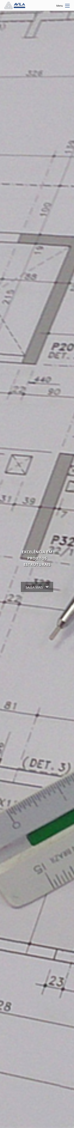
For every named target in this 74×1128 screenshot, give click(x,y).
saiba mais (35, 587)
